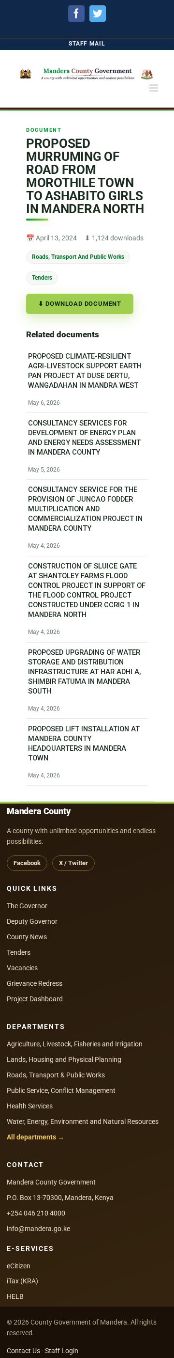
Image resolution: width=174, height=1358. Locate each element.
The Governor (27, 906)
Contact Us (23, 1351)
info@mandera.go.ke (38, 1228)
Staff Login (61, 1351)
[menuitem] (86, 43)
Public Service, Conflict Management (61, 1090)
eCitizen (18, 1266)
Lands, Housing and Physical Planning (64, 1059)
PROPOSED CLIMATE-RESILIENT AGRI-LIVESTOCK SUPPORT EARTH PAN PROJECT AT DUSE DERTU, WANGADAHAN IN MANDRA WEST (85, 371)
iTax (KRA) (22, 1281)
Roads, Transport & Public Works (56, 1075)
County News (27, 937)
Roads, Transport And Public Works (78, 256)
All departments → (35, 1137)
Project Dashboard (35, 999)
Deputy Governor (32, 921)
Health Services (30, 1106)
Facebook (27, 863)
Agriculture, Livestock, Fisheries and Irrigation (75, 1044)
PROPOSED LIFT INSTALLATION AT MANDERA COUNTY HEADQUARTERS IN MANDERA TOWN (84, 743)
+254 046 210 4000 (36, 1213)
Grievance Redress (34, 983)
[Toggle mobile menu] (154, 88)
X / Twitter (73, 863)
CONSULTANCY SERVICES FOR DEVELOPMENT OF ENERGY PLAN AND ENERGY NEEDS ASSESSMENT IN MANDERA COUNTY (84, 438)
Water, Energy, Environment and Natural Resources (83, 1121)
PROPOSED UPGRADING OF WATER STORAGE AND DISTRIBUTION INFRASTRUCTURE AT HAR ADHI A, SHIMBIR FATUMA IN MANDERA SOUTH (84, 671)
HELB (15, 1296)
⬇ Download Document (79, 303)
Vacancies (22, 968)
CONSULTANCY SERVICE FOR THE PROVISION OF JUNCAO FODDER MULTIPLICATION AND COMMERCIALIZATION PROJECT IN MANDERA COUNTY (85, 509)
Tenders (42, 277)
